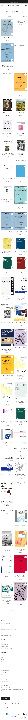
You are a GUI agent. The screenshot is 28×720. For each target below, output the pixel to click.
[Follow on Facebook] (2, 703)
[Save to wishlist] (12, 21)
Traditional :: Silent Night (7, 511)
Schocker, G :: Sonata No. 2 (21, 252)
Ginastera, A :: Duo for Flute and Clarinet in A (20, 180)
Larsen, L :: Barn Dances (7, 179)
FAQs (2, 677)
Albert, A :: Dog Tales (7, 474)
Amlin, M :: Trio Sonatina (21, 483)
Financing (3, 642)
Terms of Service (4, 681)
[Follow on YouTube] (12, 703)
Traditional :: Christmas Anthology (21, 524)
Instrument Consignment (6, 648)
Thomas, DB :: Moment (7, 199)
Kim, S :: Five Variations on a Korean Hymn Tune (7, 422)
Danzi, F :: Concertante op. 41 (20, 159)
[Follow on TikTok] (15, 703)
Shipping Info (4, 674)
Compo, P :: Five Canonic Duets (21, 297)
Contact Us (3, 672)
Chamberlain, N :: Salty (7, 601)
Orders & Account (5, 670)
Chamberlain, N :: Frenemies (21, 323)
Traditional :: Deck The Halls (20, 604)
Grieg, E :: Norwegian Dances (21, 422)
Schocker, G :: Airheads (7, 297)
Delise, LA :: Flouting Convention (7, 323)
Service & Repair (4, 646)
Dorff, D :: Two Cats (7, 73)
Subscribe (5, 698)
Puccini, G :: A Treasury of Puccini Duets (7, 114)
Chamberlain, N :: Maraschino (7, 134)
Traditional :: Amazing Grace (20, 348)
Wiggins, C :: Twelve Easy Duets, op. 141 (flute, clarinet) (20, 476)
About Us (3, 655)
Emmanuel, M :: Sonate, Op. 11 (20, 449)
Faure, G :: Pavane (7, 271)
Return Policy (4, 679)
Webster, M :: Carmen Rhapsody (21, 206)
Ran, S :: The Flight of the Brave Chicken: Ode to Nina (7, 349)
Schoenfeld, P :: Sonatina (7, 549)
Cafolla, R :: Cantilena (20, 376)
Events (2, 659)
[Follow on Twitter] (5, 703)
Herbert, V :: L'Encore (21, 133)
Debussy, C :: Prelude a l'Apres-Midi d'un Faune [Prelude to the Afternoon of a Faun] (7, 65)
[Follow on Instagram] (8, 703)
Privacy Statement (5, 663)
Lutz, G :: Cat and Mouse (21, 550)
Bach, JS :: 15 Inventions (7, 402)
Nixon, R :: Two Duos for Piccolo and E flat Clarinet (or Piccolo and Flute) (20, 400)
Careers (3, 661)
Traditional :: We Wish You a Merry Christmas (7, 154)
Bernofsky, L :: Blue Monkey (7, 443)
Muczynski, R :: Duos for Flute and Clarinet (20, 21)
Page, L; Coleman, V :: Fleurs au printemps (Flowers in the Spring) (7, 503)
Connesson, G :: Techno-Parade (7, 38)
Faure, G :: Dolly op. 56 (7, 231)
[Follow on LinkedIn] (19, 703)
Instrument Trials (4, 644)
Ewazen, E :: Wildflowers (21, 113)
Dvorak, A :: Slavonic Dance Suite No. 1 (7, 376)
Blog (2, 657)
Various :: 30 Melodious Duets (7, 252)
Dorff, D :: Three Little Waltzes (20, 272)
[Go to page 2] (18, 610)
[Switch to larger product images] (23, 16)
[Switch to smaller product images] (26, 16)
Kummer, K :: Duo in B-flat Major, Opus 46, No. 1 (21, 576)
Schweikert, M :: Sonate (7, 576)
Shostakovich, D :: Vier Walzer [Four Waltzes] (20, 45)
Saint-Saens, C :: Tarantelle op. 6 (21, 93)
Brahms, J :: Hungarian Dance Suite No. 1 (21, 232)
